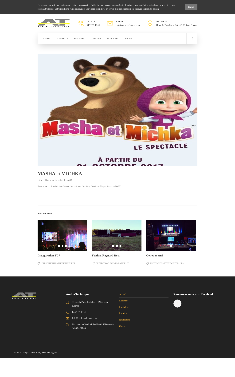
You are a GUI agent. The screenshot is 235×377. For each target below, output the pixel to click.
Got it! (191, 7)
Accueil (46, 38)
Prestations (79, 38)
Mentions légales (49, 352)
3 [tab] (66, 246)
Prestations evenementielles (58, 263)
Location (97, 38)
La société (60, 38)
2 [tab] (62, 246)
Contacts (128, 38)
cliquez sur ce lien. (150, 9)
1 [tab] (117, 160)
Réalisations (112, 38)
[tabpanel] (117, 110)
